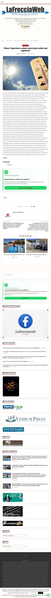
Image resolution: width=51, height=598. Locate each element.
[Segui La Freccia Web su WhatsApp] (48, 595)
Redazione (9, 40)
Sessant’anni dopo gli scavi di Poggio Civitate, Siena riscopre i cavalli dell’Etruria (21, 348)
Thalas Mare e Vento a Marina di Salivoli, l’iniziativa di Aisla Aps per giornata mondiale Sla (30, 466)
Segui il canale (25, 298)
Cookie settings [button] (32, 592)
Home (3, 40)
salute (5, 197)
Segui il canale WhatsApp (25, 187)
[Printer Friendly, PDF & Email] (5, 157)
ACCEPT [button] (40, 592)
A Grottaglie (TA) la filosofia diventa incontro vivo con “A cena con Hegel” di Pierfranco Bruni (24, 351)
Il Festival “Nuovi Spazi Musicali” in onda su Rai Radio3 (15, 361)
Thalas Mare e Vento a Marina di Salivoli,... (36, 254)
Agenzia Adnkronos (21, 53)
